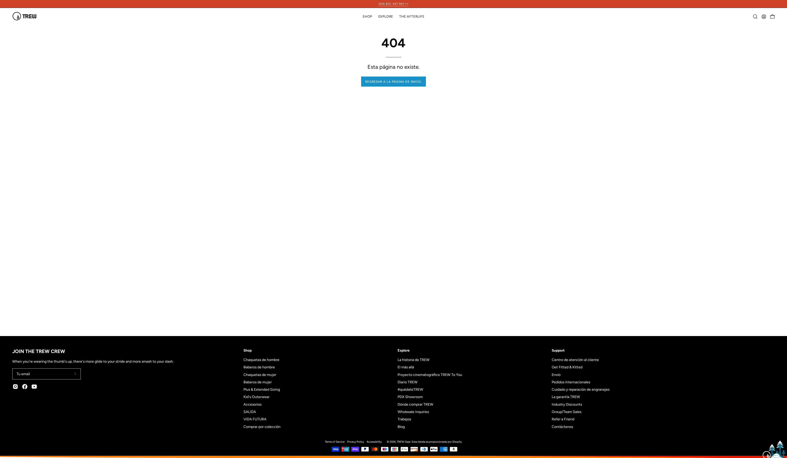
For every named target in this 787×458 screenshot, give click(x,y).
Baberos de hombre (259, 367)
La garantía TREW (566, 397)
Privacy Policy (355, 441)
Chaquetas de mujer (259, 374)
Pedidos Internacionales (571, 382)
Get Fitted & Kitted (567, 367)
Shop (247, 350)
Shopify (457, 441)
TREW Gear (404, 441)
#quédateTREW (410, 389)
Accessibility (374, 441)
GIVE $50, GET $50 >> (394, 3)
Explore (403, 350)
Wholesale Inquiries (413, 411)
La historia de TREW (414, 360)
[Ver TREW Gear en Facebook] (25, 387)
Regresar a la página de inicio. (393, 81)
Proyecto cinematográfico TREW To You (430, 374)
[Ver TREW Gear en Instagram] (15, 387)
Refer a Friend (563, 419)
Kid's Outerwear (256, 397)
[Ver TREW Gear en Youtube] (34, 387)
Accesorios (252, 404)
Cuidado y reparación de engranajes (581, 389)
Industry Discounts (567, 404)
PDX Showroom (410, 397)
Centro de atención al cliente (575, 360)
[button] (385, 16)
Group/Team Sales (566, 411)
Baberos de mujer (257, 382)
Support (558, 350)
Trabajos (404, 419)
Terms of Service (335, 441)
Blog (401, 426)
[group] (393, 4)
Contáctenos (562, 426)
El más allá (406, 367)
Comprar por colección (262, 426)
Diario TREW (407, 382)
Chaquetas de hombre (261, 360)
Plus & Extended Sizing (261, 389)
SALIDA (249, 411)
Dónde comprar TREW (415, 404)
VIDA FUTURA (254, 419)
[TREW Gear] (24, 16)
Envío (556, 374)
